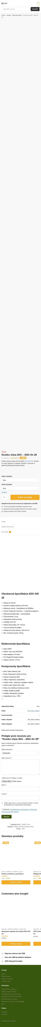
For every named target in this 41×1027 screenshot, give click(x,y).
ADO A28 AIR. (29, 461)
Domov (3, 15)
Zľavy (32, 826)
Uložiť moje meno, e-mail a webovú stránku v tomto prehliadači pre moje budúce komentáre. (21, 804)
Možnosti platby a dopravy (9, 999)
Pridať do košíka (25, 497)
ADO (23, 829)
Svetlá (3, 871)
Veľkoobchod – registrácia (9, 989)
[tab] (20, 521)
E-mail (4, 794)
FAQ (2, 1004)
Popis (3, 522)
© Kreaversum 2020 (8, 1021)
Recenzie (5, 532)
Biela (32, 711)
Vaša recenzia (6, 758)
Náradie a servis (6, 981)
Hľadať (35, 9)
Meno (3, 785)
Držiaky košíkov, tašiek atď (17, 929)
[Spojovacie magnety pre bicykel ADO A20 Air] (15, 912)
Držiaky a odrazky (13, 871)
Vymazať (4, 492)
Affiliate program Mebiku (8, 991)
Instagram (4, 1014)
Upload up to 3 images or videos (12, 778)
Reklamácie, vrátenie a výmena (10, 1001)
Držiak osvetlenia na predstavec (12, 874)
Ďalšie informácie (7, 527)
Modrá (37, 711)
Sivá (29, 711)
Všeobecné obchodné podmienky (11, 996)
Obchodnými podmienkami (20, 809)
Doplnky (4, 929)
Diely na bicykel (6, 976)
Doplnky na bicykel (7, 979)
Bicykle (9, 15)
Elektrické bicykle (17, 15)
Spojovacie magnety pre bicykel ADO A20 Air (15, 932)
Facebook (4, 1012)
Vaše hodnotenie (7, 749)
